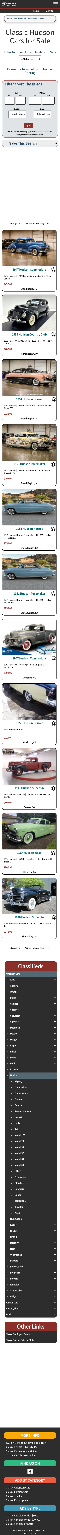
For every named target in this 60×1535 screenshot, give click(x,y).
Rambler (14, 1284)
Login (36, 10)
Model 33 (19, 1147)
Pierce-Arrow (16, 1266)
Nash (12, 1248)
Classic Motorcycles (17, 1500)
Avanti (13, 991)
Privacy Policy (30, 1533)
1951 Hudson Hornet (29, 399)
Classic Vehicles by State (19, 1523)
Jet (16, 1129)
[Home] (11, 4)
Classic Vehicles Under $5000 (22, 1515)
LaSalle (14, 1230)
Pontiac (14, 1278)
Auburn (14, 985)
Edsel (13, 1051)
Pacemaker (20, 1177)
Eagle (13, 1045)
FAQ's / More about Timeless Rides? (26, 1442)
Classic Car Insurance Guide (21, 1451)
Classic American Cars (18, 1487)
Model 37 (19, 1153)
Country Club (21, 1093)
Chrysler (14, 1021)
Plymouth (15, 1272)
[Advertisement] (30, 183)
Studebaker (16, 1290)
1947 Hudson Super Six (29, 788)
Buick (13, 997)
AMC (12, 979)
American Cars (30, 18)
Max (20, 95)
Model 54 (19, 1165)
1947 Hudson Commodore (29, 269)
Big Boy (18, 1081)
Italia (17, 1123)
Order (42, 109)
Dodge (13, 1039)
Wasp (17, 1212)
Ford (12, 1063)
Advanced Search (42, 131)
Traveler (19, 1206)
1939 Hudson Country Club (29, 334)
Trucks (9, 1314)
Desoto (13, 1033)
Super (18, 1194)
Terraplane (20, 1200)
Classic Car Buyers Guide (18, 1334)
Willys (13, 1296)
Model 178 (20, 1135)
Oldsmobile (16, 1254)
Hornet (18, 1117)
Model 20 (19, 1141)
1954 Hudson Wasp (29, 853)
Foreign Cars (12, 1302)
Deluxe (18, 1105)
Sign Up (49, 10)
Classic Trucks (14, 1496)
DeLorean (15, 1027)
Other (18, 1171)
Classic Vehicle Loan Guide (21, 1455)
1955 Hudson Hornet (29, 723)
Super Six (19, 1189)
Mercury (14, 1242)
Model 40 (19, 1159)
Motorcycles (12, 1308)
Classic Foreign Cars (17, 1491)
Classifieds (17, 18)
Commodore (21, 1087)
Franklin (14, 1069)
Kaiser (13, 1224)
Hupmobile (16, 1218)
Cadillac (14, 1003)
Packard (14, 1260)
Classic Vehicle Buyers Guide (22, 1447)
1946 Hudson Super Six (29, 917)
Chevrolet (15, 1015)
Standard (19, 1183)
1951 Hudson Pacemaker (29, 464)
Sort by (17, 109)
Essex (13, 1057)
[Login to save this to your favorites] (53, 270)
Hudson (41, 18)
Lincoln (13, 1236)
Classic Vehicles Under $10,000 (23, 1519)
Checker (14, 1009)
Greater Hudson (23, 1111)
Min (9, 95)
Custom (18, 1099)
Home (8, 18)
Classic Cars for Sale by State (20, 1340)
